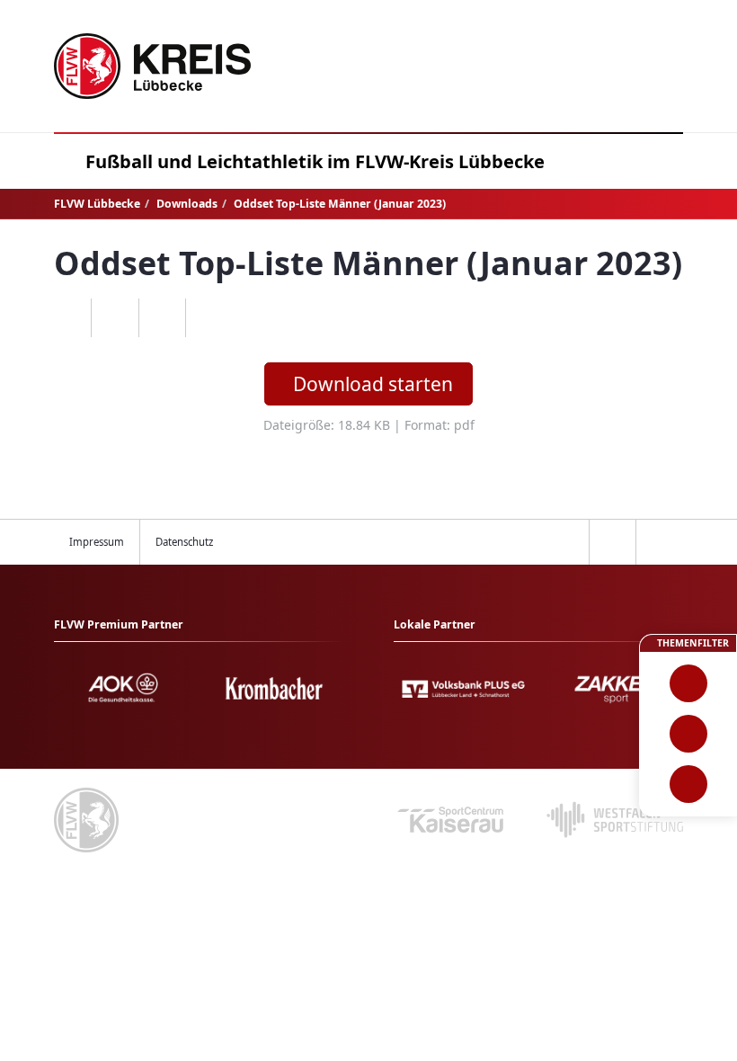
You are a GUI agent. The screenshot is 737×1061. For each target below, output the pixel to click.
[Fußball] (688, 683)
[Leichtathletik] (688, 734)
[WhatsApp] (68, 318)
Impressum (96, 541)
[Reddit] (209, 318)
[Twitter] (162, 318)
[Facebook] (114, 318)
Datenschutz (184, 541)
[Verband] (688, 784)
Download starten (373, 384)
